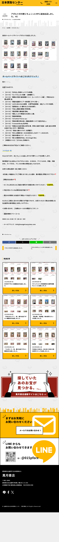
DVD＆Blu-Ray (7, 19)
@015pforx (30, 457)
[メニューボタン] (56, 3)
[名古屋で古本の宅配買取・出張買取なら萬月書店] (12, 3)
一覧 (7, 151)
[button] (9, 242)
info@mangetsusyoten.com (25, 224)
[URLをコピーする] (50, 242)
